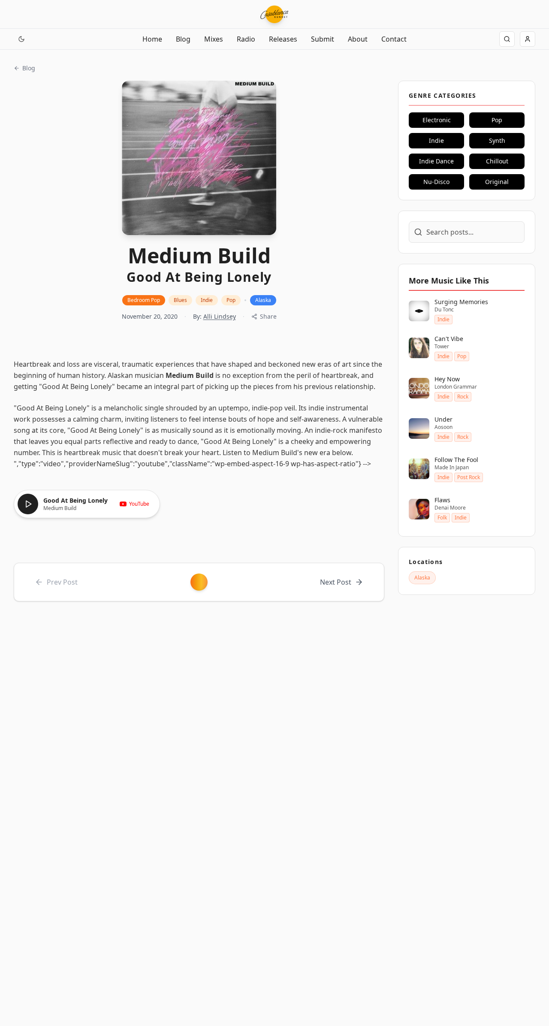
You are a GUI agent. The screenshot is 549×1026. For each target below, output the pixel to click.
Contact (394, 39)
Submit (322, 39)
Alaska (263, 300)
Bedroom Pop (143, 300)
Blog (183, 39)
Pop (230, 300)
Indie (207, 300)
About (358, 39)
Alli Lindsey (219, 316)
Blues (180, 300)
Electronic (436, 120)
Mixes (213, 39)
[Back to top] (16, 982)
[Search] (507, 39)
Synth (497, 140)
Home (152, 39)
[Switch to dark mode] (21, 39)
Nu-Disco (436, 182)
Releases (283, 39)
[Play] (28, 504)
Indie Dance (436, 161)
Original (497, 182)
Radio (246, 39)
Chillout (497, 161)
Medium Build (190, 375)
